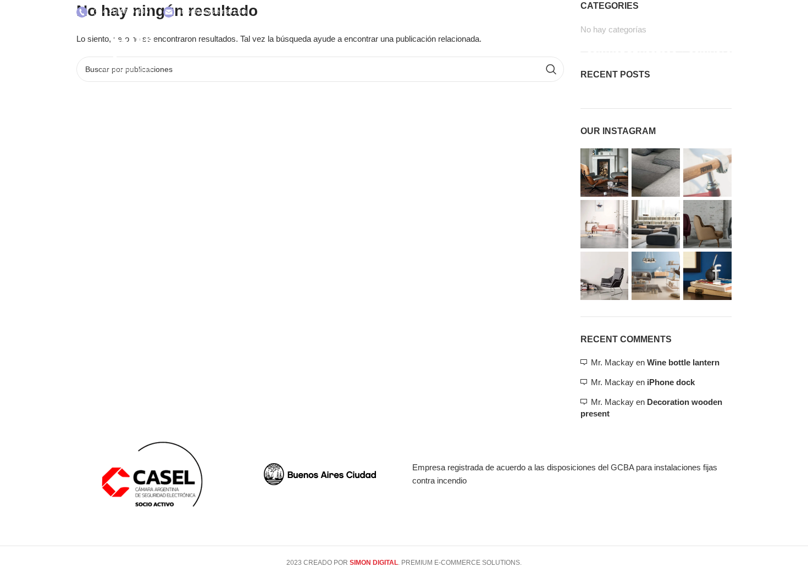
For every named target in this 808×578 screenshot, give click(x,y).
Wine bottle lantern (683, 362)
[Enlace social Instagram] (723, 12)
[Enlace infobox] (114, 12)
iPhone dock (671, 382)
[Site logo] (125, 48)
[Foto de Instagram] (604, 172)
